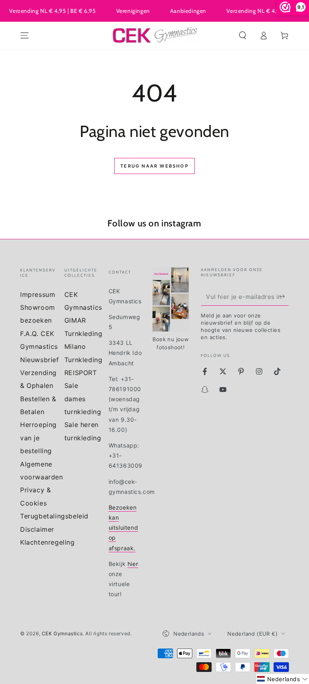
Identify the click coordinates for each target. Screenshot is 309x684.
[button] (242, 35)
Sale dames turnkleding (82, 398)
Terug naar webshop (154, 166)
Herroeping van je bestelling (38, 438)
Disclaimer (37, 529)
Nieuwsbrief (39, 360)
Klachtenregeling (47, 542)
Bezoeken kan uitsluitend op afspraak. (123, 527)
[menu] (24, 35)
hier (133, 563)
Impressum (37, 294)
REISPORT (80, 373)
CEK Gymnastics (62, 633)
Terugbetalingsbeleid (54, 516)
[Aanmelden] (284, 296)
